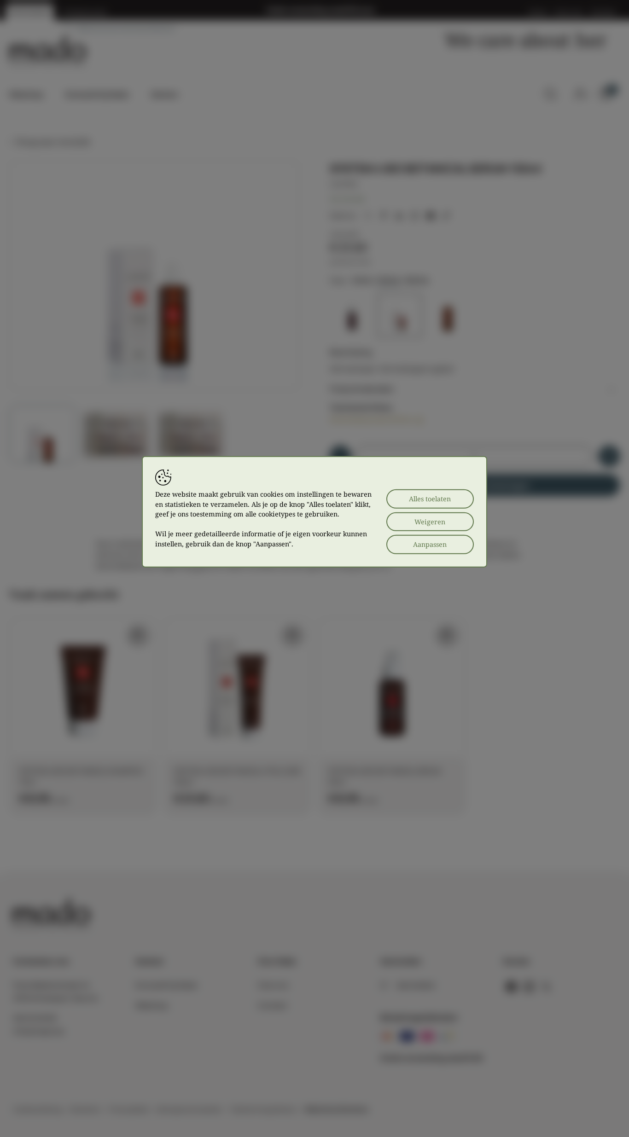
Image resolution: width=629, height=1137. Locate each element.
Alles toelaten (430, 498)
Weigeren (429, 521)
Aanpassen (430, 544)
